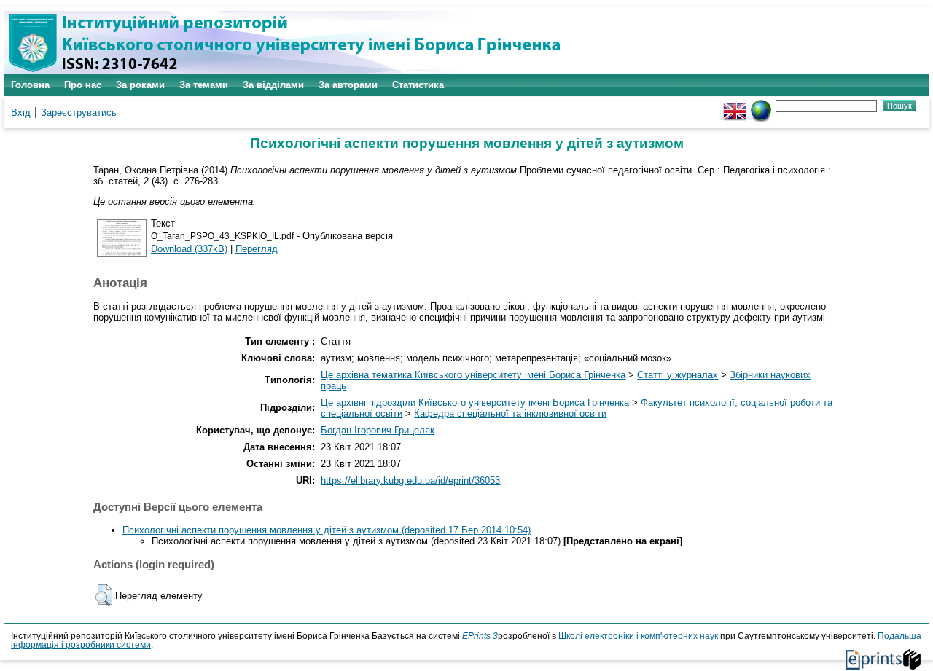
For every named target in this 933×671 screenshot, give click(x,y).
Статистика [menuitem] (418, 84)
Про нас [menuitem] (82, 84)
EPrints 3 (480, 636)
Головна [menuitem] (30, 84)
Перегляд (256, 248)
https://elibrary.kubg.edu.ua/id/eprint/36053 (410, 480)
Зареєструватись (79, 112)
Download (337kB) (189, 248)
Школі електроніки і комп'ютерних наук (638, 636)
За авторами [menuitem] (348, 84)
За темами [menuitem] (203, 84)
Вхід (21, 112)
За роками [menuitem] (140, 84)
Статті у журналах (677, 374)
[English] (734, 105)
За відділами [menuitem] (273, 84)
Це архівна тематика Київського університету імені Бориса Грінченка (473, 374)
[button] (103, 595)
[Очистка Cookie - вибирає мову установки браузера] (761, 105)
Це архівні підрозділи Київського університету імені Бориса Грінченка (475, 402)
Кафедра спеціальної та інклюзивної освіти (510, 413)
